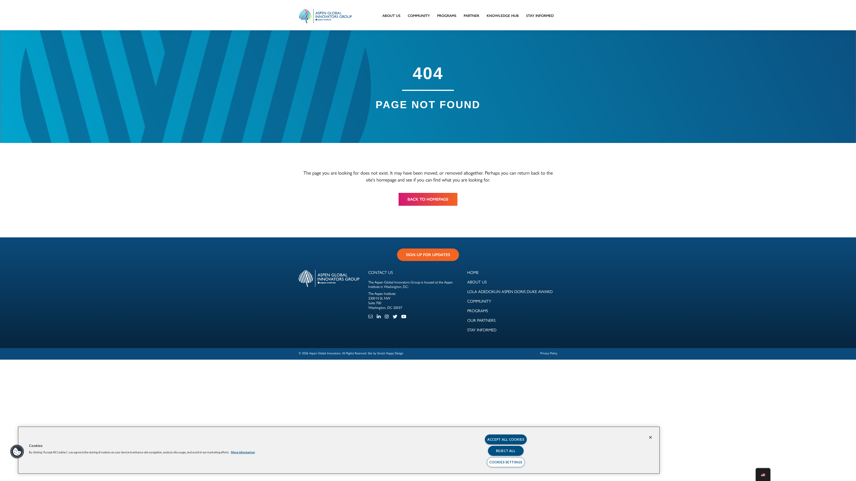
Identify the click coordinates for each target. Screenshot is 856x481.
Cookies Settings (506, 462)
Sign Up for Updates (428, 254)
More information (243, 452)
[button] (17, 451)
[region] (339, 450)
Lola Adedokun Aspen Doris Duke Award (510, 291)
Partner (471, 16)
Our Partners (481, 320)
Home (473, 272)
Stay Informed (540, 16)
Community (419, 16)
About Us (391, 16)
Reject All (505, 451)
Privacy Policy (548, 353)
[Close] (650, 437)
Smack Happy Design (390, 353)
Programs (446, 16)
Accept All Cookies (505, 439)
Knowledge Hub (503, 16)
